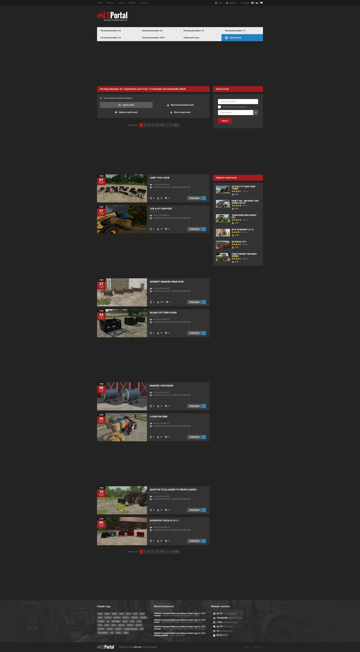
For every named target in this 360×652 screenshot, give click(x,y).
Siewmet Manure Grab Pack (167, 281)
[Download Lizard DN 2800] (122, 427)
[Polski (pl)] (261, 3)
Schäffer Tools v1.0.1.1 (164, 520)
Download (194, 198)
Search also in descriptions (234, 107)
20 (162, 125)
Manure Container (161, 385)
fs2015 (117, 618)
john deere (116, 621)
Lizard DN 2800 (158, 416)
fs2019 (134, 618)
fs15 (121, 614)
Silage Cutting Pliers (163, 312)
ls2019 (101, 629)
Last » (176, 125)
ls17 (139, 621)
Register (232, 3)
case (100, 614)
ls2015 (130, 625)
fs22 (142, 614)
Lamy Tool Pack (159, 177)
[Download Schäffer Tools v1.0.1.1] (122, 531)
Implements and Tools (136, 89)
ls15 (132, 621)
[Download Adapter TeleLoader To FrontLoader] (122, 500)
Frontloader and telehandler (164, 89)
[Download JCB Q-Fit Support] (122, 219)
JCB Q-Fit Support (161, 208)
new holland (102, 633)
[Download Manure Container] (122, 396)
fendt (114, 614)
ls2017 (138, 625)
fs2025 (101, 621)
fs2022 (143, 618)
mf (142, 629)
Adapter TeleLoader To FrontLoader (173, 489)
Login (220, 3)
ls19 (100, 625)
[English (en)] (252, 3)
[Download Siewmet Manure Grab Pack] (122, 292)
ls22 (106, 625)
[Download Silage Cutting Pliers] (122, 323)
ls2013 (121, 625)
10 (157, 125)
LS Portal (112, 16)
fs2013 (108, 618)
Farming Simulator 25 (111, 89)
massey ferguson (131, 629)
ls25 (113, 625)
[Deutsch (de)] (256, 3)
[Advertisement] (180, 63)
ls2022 (109, 629)
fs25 (100, 618)
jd (108, 621)
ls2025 (118, 629)
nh (112, 633)
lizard (125, 621)
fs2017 (125, 618)
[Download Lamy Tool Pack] (122, 188)
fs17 (128, 614)
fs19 (135, 614)
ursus (118, 633)
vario (126, 633)
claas (107, 614)
